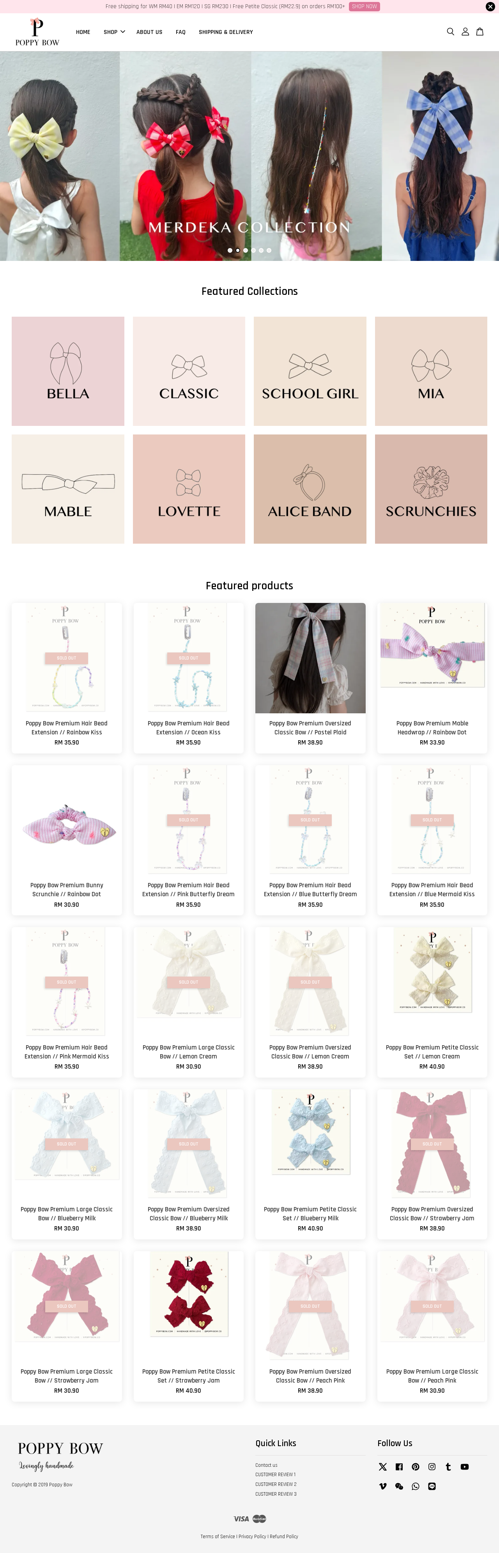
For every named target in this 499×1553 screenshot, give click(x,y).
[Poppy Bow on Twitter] (382, 1471)
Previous (16, 156)
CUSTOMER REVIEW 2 (276, 1484)
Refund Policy (284, 1536)
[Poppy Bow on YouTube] (464, 1471)
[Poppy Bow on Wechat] (399, 1490)
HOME (83, 32)
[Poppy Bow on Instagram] (431, 1471)
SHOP (110, 32)
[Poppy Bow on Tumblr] (448, 1471)
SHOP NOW (364, 6)
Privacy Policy (252, 1536)
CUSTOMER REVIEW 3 (276, 1494)
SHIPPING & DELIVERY (226, 32)
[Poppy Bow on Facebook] (399, 1471)
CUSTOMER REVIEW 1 (275, 1474)
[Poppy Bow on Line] (431, 1490)
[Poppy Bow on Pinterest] (415, 1471)
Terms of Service (218, 1536)
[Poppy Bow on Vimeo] (382, 1490)
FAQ (181, 32)
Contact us (266, 1465)
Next (482, 156)
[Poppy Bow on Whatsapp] (415, 1490)
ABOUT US (149, 32)
